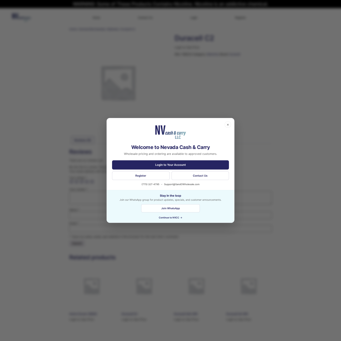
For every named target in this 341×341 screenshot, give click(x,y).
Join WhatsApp (170, 208)
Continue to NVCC (170, 217)
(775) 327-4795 (150, 184)
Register (140, 175)
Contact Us (200, 175)
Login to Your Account (170, 165)
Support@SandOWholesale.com (181, 184)
